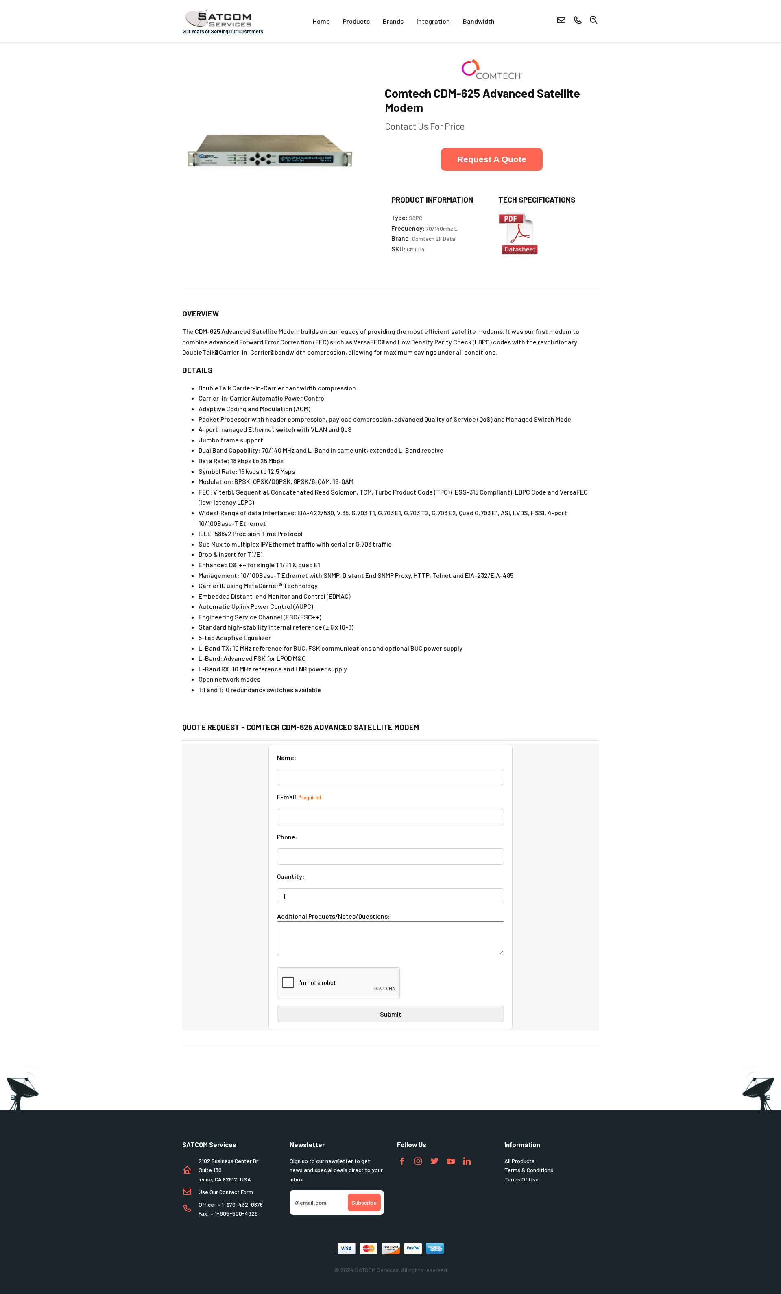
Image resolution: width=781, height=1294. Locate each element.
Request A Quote (491, 159)
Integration (433, 21)
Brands (393, 21)
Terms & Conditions (528, 1169)
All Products (519, 1160)
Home (321, 21)
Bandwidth (479, 21)
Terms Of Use (521, 1179)
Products (356, 21)
